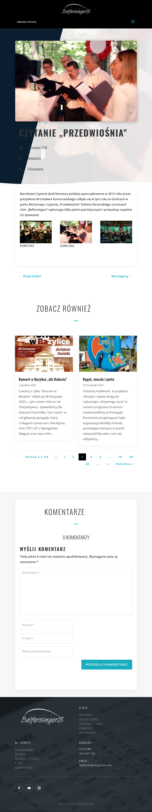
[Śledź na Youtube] (29, 788)
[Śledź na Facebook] (19, 788)
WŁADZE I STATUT (27, 759)
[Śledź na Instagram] (39, 788)
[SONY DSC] (36, 232)
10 (120, 457)
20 (131, 457)
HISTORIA (85, 715)
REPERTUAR (87, 733)
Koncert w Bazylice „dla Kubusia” (43, 379)
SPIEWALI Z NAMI (91, 724)
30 (87, 464)
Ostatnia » (124, 464)
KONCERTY (86, 728)
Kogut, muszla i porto (98, 379)
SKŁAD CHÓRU (89, 719)
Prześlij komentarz (107, 664)
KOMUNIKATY (24, 767)
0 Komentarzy (35, 169)
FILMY (19, 763)
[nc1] (116, 232)
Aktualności (34, 158)
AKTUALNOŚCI (24, 750)
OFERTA (20, 754)
